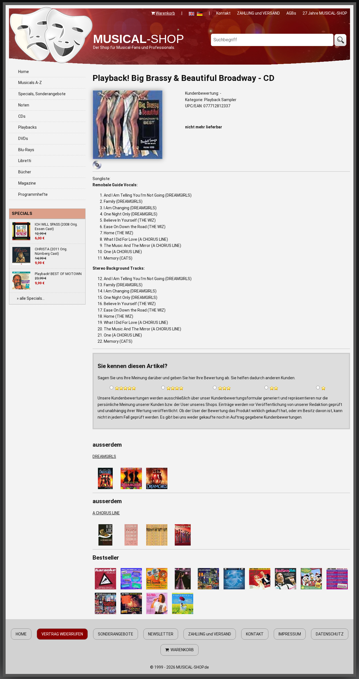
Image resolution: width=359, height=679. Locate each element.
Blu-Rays (26, 149)
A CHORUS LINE (106, 513)
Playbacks (27, 127)
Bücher (24, 172)
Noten (23, 105)
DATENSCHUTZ (330, 634)
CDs (22, 116)
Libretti (24, 160)
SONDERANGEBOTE (115, 634)
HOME (21, 634)
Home (23, 71)
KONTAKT (255, 634)
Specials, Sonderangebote (42, 94)
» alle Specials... (31, 298)
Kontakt (223, 13)
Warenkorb (165, 13)
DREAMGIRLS (104, 456)
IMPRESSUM (290, 634)
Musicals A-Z (30, 82)
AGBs (291, 13)
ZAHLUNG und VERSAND (258, 13)
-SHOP (138, 39)
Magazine (27, 183)
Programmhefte (33, 194)
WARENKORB (181, 650)
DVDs (23, 138)
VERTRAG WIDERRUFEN (62, 634)
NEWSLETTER (160, 634)
